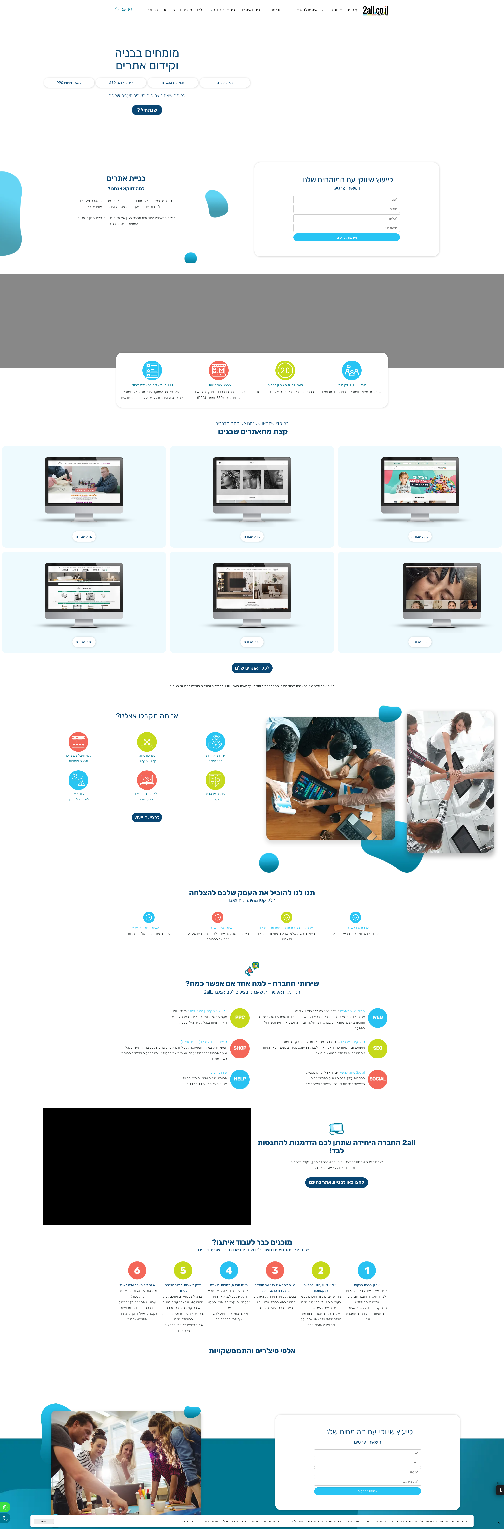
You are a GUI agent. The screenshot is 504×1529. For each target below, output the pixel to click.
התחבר (152, 10)
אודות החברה (332, 10)
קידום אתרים (251, 10)
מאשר (43, 1521)
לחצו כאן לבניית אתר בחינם (336, 1182)
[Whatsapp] (130, 6)
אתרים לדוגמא (307, 10)
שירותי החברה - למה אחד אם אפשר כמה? (252, 983)
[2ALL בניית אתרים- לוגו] (375, 9)
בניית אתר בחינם (225, 10)
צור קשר (169, 10)
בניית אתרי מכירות (278, 10)
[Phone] (117, 6)
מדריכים (186, 10)
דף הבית (353, 10)
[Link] (123, 6)
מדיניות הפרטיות (189, 1521)
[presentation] (386, 1379)
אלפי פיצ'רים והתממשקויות (252, 1351)
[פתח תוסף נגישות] (500, 1490)
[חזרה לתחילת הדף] (497, 1524)
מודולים (202, 10)
